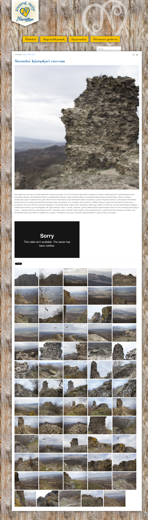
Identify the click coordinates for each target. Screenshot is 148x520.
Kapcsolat (78, 39)
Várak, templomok (29, 54)
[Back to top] (143, 515)
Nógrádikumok (53, 39)
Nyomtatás (137, 55)
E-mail (133, 55)
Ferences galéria (105, 39)
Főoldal (30, 39)
